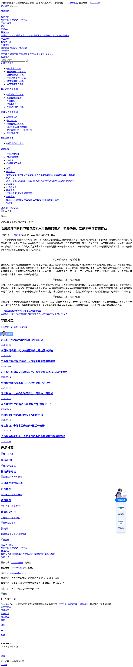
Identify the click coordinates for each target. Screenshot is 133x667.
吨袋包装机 (39, 554)
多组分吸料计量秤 (15, 143)
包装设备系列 (7, 63)
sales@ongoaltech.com (16, 573)
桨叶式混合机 (13, 133)
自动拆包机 (50, 554)
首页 (8, 168)
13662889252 (71, 3)
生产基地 (32, 54)
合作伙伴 (49, 54)
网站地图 (84, 604)
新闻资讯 (10, 190)
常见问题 (23, 48)
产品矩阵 (23, 54)
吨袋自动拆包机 (14, 98)
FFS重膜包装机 (14, 68)
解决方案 (10, 178)
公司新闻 (5, 48)
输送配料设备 (7, 138)
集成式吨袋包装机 (15, 84)
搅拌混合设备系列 (9, 112)
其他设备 (5, 149)
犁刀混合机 (12, 120)
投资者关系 (11, 187)
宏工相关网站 (7, 545)
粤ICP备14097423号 (68, 604)
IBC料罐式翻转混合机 (17, 127)
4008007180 (95, 3)
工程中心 (23, 20)
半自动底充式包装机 (16, 78)
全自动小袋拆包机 (15, 107)
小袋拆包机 (12, 104)
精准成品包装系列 (26, 35)
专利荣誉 (40, 54)
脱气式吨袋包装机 (15, 81)
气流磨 (10, 160)
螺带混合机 (12, 117)
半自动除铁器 (13, 154)
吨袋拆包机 (12, 101)
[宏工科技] (66, 22)
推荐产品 (5, 551)
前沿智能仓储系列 (60, 35)
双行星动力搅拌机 (15, 124)
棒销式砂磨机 (13, 157)
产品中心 (10, 171)
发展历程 (14, 54)
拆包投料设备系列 (9, 89)
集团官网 (5, 20)
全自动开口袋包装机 (16, 72)
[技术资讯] (16, 235)
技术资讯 (14, 48)
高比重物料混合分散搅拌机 (19, 130)
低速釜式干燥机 (14, 163)
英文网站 (14, 20)
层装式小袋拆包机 (15, 94)
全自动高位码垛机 (15, 75)
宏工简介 (5, 54)
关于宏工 (10, 196)
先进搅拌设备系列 (43, 35)
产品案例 (10, 184)
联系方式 (5, 557)
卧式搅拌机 (17, 554)
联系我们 (10, 203)
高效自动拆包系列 (9, 35)
